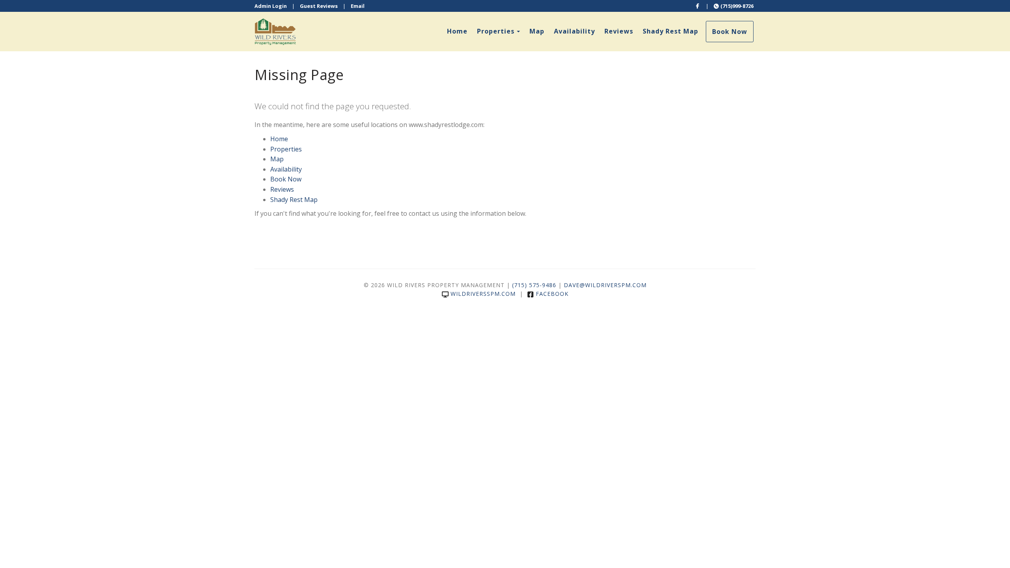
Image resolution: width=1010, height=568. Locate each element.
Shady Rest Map (670, 31)
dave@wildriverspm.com (605, 285)
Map (536, 31)
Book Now (729, 31)
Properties (495, 31)
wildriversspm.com (483, 293)
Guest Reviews (319, 5)
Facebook (552, 293)
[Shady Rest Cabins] (379, 31)
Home (457, 31)
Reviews (618, 31)
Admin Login (270, 5)
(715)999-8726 (737, 5)
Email (358, 5)
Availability (574, 31)
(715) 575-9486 (534, 285)
